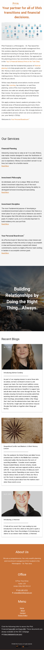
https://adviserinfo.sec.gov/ (12, 634)
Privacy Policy (22, 615)
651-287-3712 (23, 590)
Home (3, 9)
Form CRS (22, 629)
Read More (5, 166)
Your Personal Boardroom (20, 119)
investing (12, 85)
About (3, 13)
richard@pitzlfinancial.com (23, 593)
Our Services (5, 18)
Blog (2, 22)
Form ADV (11, 629)
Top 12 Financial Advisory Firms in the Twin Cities (23, 61)
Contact (4, 27)
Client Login (5, 31)
